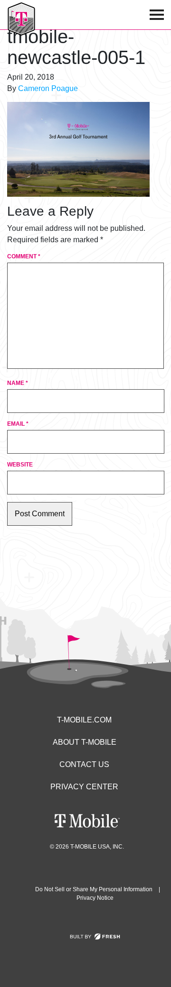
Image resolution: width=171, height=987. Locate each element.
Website (20, 464)
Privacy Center (84, 787)
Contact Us (84, 764)
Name (17, 383)
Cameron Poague (48, 88)
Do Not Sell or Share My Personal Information (93, 889)
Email (17, 423)
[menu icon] (157, 14)
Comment (23, 256)
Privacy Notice (95, 898)
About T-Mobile (84, 742)
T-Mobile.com (84, 720)
